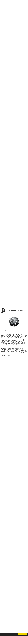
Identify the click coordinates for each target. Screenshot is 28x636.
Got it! (23, 634)
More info (10, 634)
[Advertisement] (14, 4)
